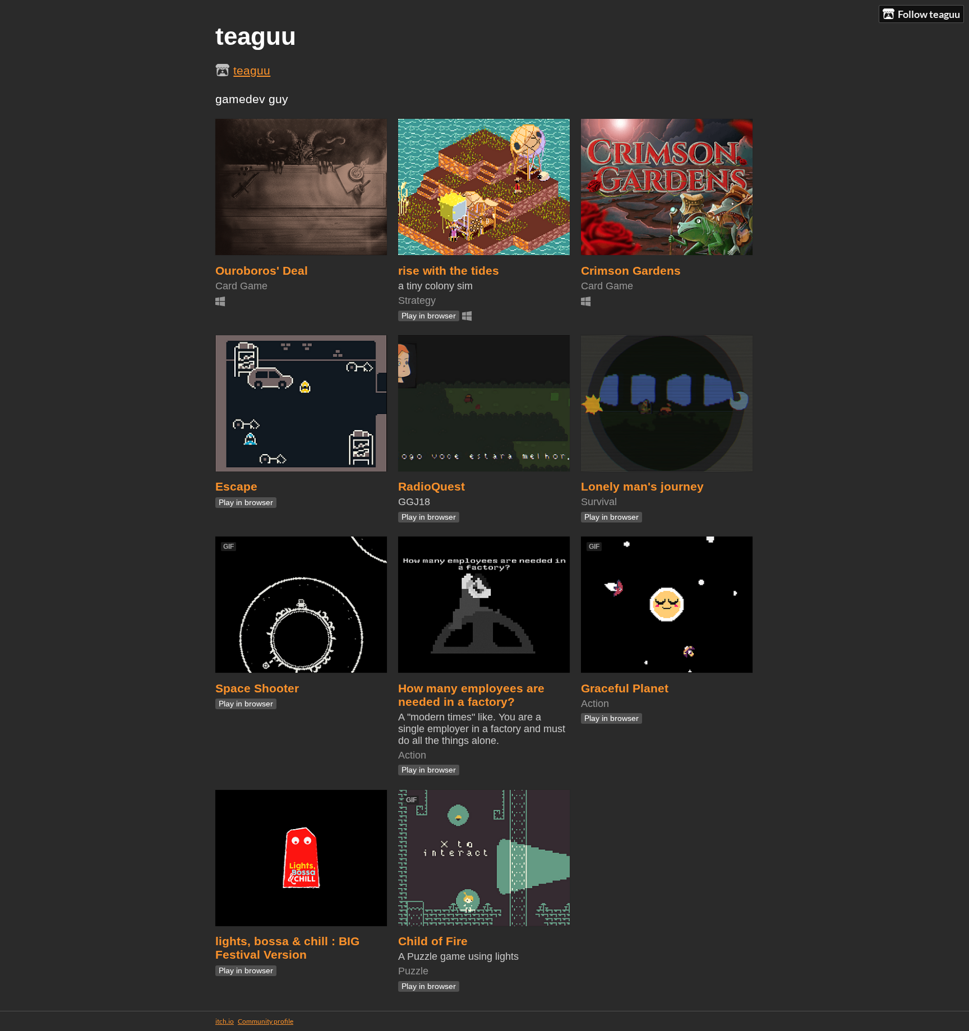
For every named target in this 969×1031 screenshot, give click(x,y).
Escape (236, 486)
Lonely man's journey (642, 486)
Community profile (265, 1021)
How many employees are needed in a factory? (471, 695)
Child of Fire (433, 941)
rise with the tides (448, 270)
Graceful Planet (624, 688)
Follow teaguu (929, 14)
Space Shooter (257, 688)
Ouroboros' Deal (261, 270)
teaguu (251, 70)
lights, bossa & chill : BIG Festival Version (287, 948)
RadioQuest (431, 486)
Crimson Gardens (631, 270)
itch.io (224, 1021)
